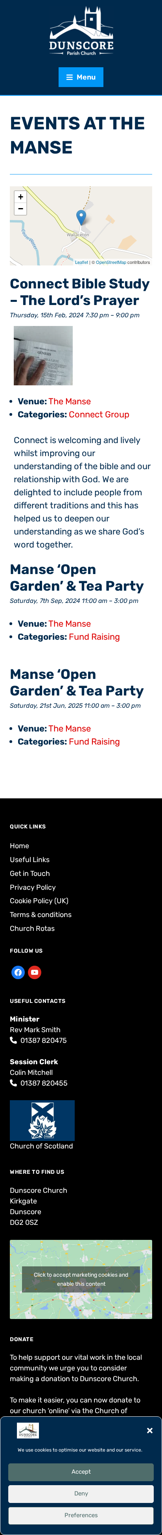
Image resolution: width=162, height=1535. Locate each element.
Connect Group (99, 414)
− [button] (20, 209)
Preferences (81, 1515)
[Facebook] (18, 971)
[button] (150, 1431)
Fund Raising (94, 636)
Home (19, 845)
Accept (81, 1471)
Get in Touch (30, 873)
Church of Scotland (41, 1146)
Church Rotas (32, 928)
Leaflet (81, 262)
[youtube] (34, 971)
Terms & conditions (41, 914)
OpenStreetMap (111, 262)
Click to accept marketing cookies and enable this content (81, 1279)
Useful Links (30, 859)
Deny (81, 1493)
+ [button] (20, 197)
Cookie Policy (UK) (39, 900)
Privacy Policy (33, 887)
